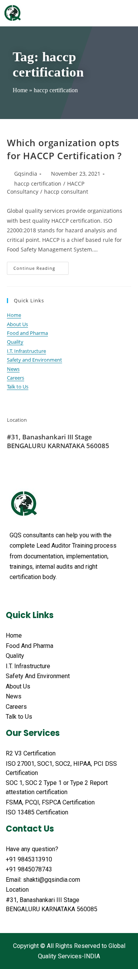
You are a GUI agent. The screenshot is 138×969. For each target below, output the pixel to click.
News (13, 368)
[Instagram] (72, 596)
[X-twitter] (28, 596)
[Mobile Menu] (130, 13)
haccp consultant (66, 191)
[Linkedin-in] (57, 596)
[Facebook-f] (13, 596)
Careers (15, 377)
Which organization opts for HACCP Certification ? (64, 149)
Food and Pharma (27, 333)
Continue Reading (41, 266)
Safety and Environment (34, 359)
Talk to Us (17, 386)
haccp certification (37, 183)
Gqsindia (25, 173)
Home (20, 90)
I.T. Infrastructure (26, 350)
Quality (15, 341)
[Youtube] (42, 596)
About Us (17, 324)
